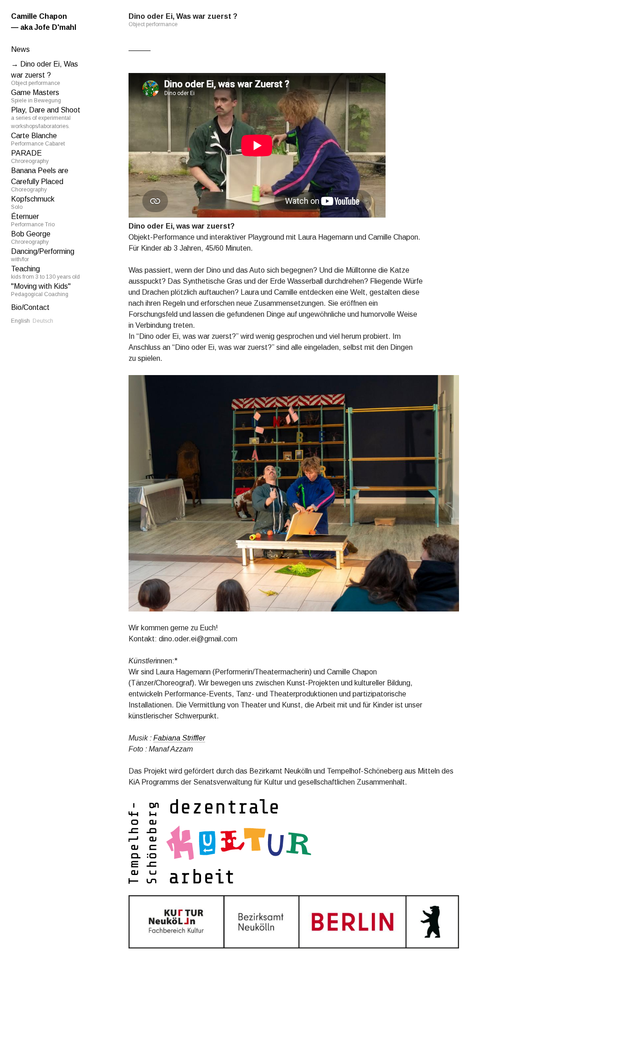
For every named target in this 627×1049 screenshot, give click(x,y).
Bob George (30, 237)
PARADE (30, 156)
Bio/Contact (30, 307)
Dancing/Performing (42, 255)
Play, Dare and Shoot (45, 117)
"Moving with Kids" (41, 289)
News (20, 49)
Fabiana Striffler (179, 738)
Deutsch (43, 321)
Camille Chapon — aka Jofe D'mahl (43, 21)
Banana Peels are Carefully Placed (39, 180)
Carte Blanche (38, 139)
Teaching (45, 272)
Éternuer (33, 220)
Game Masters (36, 96)
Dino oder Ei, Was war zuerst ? (44, 73)
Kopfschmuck (33, 202)
